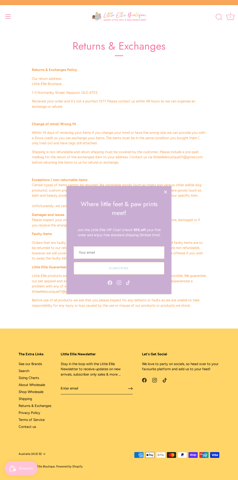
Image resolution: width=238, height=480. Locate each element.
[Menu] (8, 16)
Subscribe (119, 268)
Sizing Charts (29, 378)
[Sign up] (130, 388)
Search (24, 371)
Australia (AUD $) (30, 454)
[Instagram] (119, 282)
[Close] (165, 192)
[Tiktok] (128, 282)
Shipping (25, 399)
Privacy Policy (29, 413)
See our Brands (30, 364)
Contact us (27, 427)
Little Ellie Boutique (42, 466)
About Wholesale (32, 385)
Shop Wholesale (31, 392)
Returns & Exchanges (35, 406)
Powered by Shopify (69, 466)
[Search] (219, 17)
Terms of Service (32, 420)
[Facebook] (110, 282)
